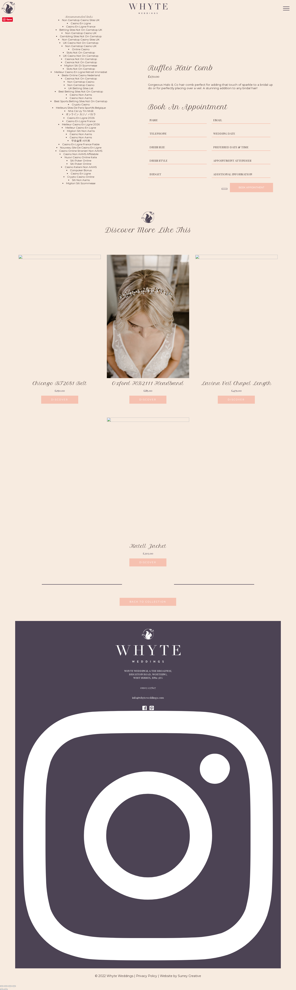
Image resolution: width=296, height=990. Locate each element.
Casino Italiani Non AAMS (81, 167)
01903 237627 (148, 687)
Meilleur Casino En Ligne (80, 127)
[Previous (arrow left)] (1, 989)
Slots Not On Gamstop (81, 52)
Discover (59, 399)
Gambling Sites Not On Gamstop (81, 36)
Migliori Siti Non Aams (81, 130)
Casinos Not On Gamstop (81, 59)
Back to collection (148, 601)
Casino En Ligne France (80, 26)
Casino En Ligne (81, 23)
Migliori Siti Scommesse (80, 183)
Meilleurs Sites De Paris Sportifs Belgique (81, 107)
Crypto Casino (81, 104)
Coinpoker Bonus (81, 170)
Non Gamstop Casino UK (80, 33)
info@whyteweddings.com (148, 697)
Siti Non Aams (81, 180)
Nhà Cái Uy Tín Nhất (81, 111)
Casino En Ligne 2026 (80, 117)
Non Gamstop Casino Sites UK (80, 20)
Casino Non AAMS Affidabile (80, 154)
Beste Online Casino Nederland (81, 75)
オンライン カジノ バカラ (81, 114)
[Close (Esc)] (1, 986)
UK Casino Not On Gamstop (80, 42)
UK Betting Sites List (80, 88)
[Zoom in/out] (14, 986)
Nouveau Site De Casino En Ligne (80, 147)
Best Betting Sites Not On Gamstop (81, 91)
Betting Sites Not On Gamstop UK (80, 29)
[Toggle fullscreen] (10, 986)
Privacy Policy (146, 976)
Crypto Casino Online (80, 176)
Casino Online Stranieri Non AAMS (80, 150)
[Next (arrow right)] (6, 989)
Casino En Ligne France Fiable (80, 144)
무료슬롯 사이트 (80, 140)
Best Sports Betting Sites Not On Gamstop (80, 101)
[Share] (6, 986)
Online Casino (80, 49)
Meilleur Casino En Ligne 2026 (81, 124)
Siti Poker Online (80, 160)
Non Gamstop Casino (80, 81)
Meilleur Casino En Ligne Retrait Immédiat (80, 72)
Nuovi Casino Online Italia (81, 157)
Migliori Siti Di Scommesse (80, 65)
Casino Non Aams (81, 94)
